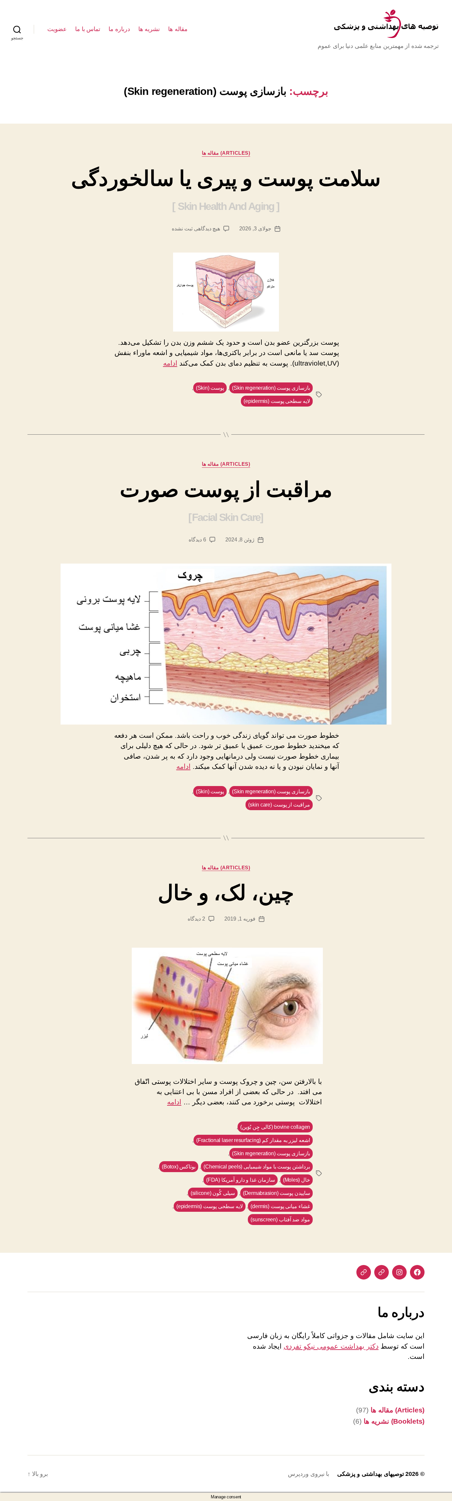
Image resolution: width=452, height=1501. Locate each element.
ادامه (170, 363)
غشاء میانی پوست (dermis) (280, 1206)
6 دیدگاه (197, 539)
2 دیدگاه (196, 919)
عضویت (57, 29)
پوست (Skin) (210, 388)
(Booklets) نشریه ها (394, 1421)
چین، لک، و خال (226, 893)
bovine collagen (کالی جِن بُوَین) (275, 1127)
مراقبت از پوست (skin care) (279, 805)
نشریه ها (149, 29)
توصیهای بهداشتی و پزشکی (370, 1474)
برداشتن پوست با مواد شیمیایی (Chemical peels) (256, 1166)
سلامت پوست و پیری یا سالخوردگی (226, 189)
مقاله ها (178, 29)
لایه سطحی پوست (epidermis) (277, 401)
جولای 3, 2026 (255, 228)
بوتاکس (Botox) (179, 1166)
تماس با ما (87, 29)
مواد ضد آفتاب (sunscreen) (280, 1219)
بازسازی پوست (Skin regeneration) (271, 388)
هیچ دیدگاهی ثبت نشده (196, 228)
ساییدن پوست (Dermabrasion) (276, 1193)
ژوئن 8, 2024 (239, 539)
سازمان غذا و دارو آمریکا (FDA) (240, 1180)
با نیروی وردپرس (308, 1474)
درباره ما (119, 29)
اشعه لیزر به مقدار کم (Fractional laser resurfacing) (253, 1140)
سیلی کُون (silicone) (213, 1193)
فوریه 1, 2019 (239, 919)
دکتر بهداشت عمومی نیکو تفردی (331, 1346)
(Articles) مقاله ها (226, 153)
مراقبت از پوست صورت (226, 500)
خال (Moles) (296, 1180)
